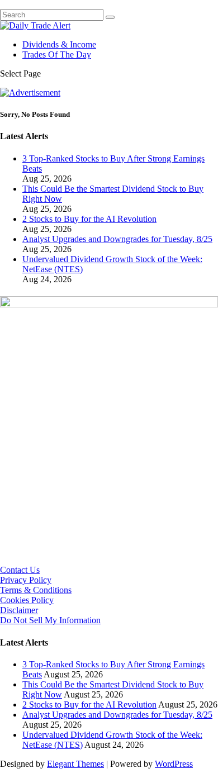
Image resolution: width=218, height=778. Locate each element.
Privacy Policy (25, 580)
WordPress (174, 763)
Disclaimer (19, 610)
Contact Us (20, 570)
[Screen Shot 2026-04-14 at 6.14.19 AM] (109, 304)
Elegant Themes (75, 763)
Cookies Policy (27, 600)
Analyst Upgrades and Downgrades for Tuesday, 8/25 (117, 239)
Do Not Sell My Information (50, 620)
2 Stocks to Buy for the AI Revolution (89, 219)
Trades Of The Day (56, 54)
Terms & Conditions (36, 590)
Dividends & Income (59, 44)
